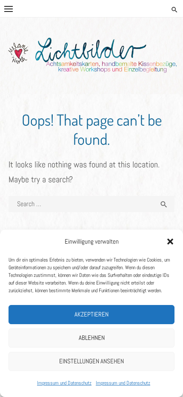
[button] (170, 241)
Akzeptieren (91, 314)
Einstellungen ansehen (91, 361)
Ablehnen (92, 338)
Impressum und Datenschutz (64, 383)
